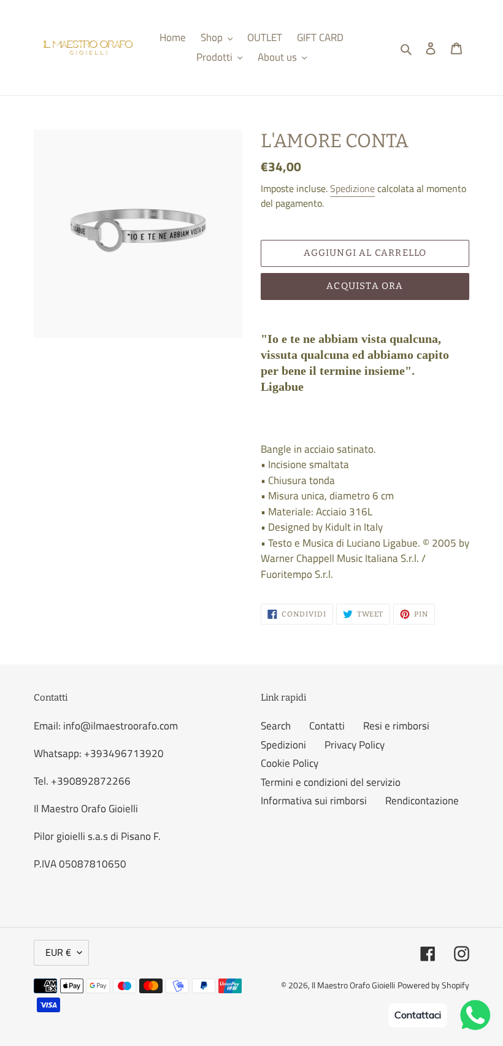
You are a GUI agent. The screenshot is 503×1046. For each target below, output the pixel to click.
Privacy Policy (354, 745)
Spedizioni (283, 745)
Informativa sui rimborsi (314, 801)
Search (276, 726)
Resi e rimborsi (396, 726)
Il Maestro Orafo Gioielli (353, 985)
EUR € (58, 952)
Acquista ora (364, 285)
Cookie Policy (289, 763)
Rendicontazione (422, 801)
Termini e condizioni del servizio (331, 782)
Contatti (327, 726)
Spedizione (352, 188)
